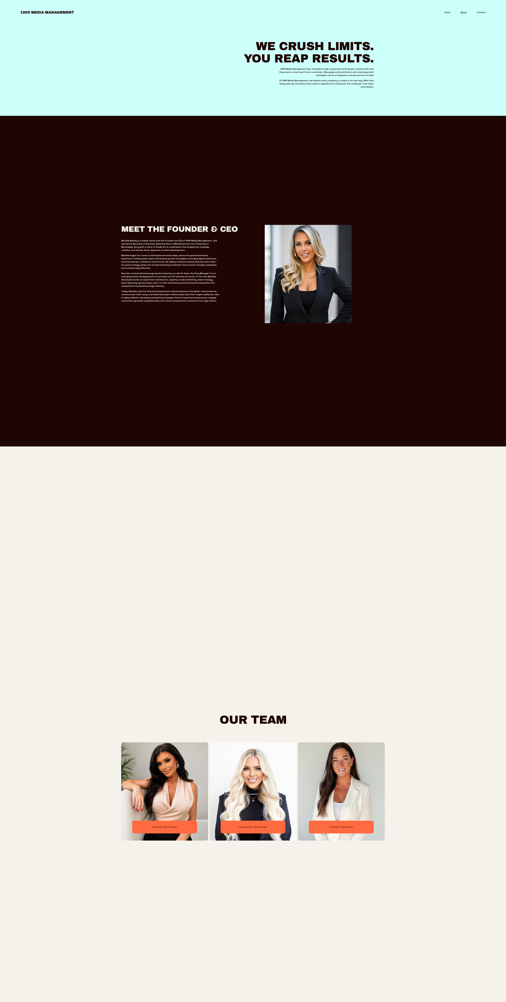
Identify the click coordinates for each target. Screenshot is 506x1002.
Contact (481, 12)
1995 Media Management (47, 12)
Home (447, 12)
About (464, 12)
